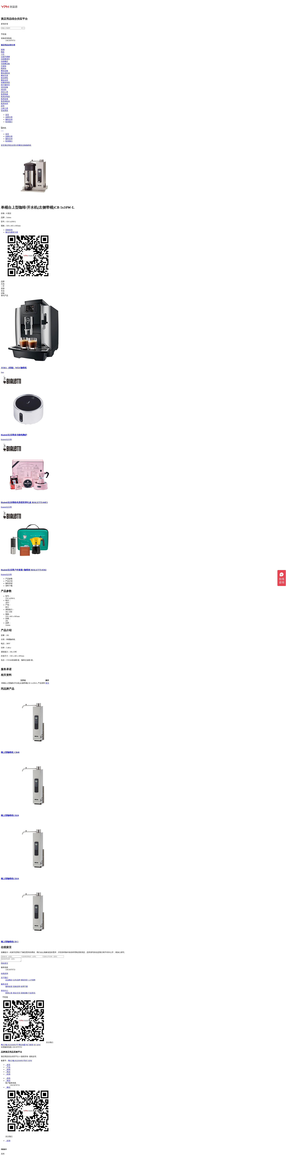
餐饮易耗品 (5, 73)
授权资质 (24, 980)
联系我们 (9, 122)
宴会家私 (4, 78)
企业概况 (9, 980)
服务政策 (9, 986)
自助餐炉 (4, 61)
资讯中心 (4, 991)
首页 (7, 115)
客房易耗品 (5, 101)
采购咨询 (9, 230)
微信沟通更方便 (11, 232)
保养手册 (24, 986)
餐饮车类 (4, 75)
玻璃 (2, 50)
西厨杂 (3, 68)
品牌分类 (9, 117)
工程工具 (4, 108)
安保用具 (4, 111)
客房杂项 (4, 99)
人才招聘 (31, 980)
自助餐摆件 (5, 59)
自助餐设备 (5, 64)
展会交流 (16, 993)
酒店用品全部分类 (8, 45)
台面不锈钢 (5, 57)
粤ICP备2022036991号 (9, 1045)
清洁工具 (4, 92)
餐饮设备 (4, 71)
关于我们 (4, 978)
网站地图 (22, 1045)
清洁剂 (3, 89)
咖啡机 (28, 145)
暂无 (47, 683)
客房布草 (4, 104)
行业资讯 (31, 993)
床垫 (2, 106)
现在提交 (4, 963)
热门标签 (29, 1045)
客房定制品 (5, 96)
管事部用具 (5, 82)
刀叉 (2, 54)
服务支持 (9, 119)
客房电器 (4, 94)
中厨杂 (3, 66)
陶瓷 (2, 52)
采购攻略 (24, 993)
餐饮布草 (4, 80)
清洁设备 (4, 87)
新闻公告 (9, 993)
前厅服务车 (5, 85)
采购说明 (16, 986)
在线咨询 (4, 973)
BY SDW (37, 1045)
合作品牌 (16, 980)
